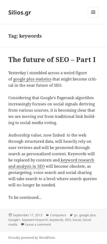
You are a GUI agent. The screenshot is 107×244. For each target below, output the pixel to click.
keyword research (35, 220)
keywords (56, 220)
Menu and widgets (93, 17)
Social (76, 220)
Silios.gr (19, 12)
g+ (76, 215)
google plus (87, 215)
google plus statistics (32, 79)
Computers (58, 215)
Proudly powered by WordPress (31, 237)
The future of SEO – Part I (52, 59)
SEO (68, 220)
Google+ (14, 220)
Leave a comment (38, 224)
